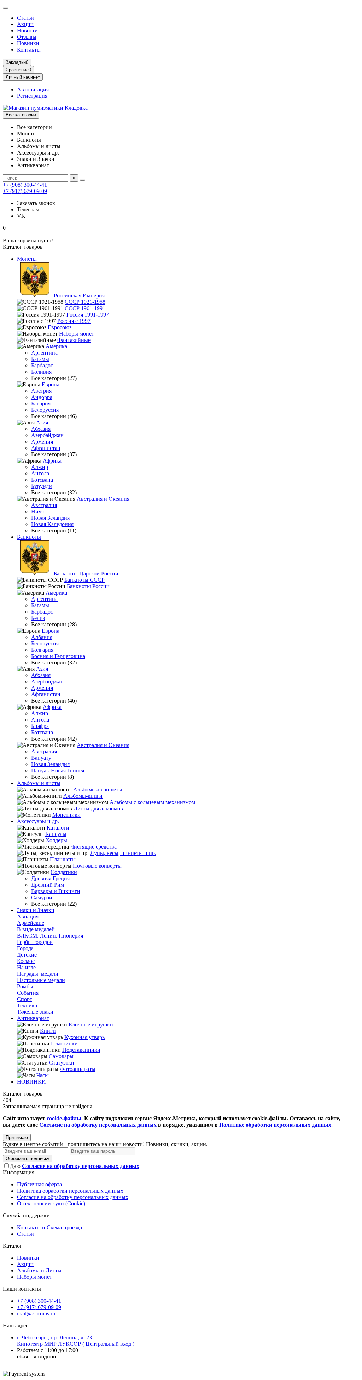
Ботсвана (42, 480)
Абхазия (41, 429)
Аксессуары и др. (38, 821)
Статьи (25, 18)
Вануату (41, 758)
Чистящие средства (93, 847)
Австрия (41, 391)
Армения (42, 442)
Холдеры (56, 840)
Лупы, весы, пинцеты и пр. (123, 853)
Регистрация (32, 96)
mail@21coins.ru (36, 1313)
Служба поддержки (26, 1215)
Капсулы (55, 834)
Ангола (40, 473)
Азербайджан (47, 435)
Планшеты (63, 859)
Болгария (42, 650)
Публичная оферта (39, 1184)
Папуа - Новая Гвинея (57, 770)
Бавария (41, 403)
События (28, 993)
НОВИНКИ (31, 1082)
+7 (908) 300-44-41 (25, 185)
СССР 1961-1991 (85, 308)
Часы (42, 1075)
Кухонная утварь (84, 1037)
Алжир (39, 467)
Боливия (41, 372)
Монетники (66, 815)
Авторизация (33, 89)
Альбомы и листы (38, 783)
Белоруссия (45, 410)
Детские (27, 955)
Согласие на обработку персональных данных (72, 1197)
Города (25, 948)
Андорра (41, 397)
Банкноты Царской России (86, 574)
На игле (26, 967)
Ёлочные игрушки (91, 1025)
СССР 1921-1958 (85, 302)
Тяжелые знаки (35, 1012)
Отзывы (26, 37)
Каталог (12, 1246)
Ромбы (25, 986)
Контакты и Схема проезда (49, 1227)
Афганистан (45, 448)
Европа (50, 384)
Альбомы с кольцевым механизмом (152, 802)
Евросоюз (59, 327)
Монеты (27, 259)
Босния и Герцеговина (58, 656)
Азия (42, 423)
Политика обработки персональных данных (70, 1191)
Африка (52, 461)
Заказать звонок (36, 203)
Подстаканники (81, 1050)
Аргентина (44, 353)
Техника (27, 1005)
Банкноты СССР (84, 580)
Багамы (40, 359)
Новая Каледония (52, 524)
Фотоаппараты (77, 1069)
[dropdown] (5, 8)
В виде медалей (36, 929)
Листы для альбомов (98, 809)
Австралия (44, 505)
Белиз (38, 618)
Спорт (24, 999)
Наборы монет (76, 334)
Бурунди (41, 486)
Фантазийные (73, 340)
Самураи (41, 897)
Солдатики (64, 872)
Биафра (40, 726)
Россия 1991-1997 (87, 315)
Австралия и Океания (103, 499)
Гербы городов (35, 942)
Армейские (30, 923)
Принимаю (17, 1137)
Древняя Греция (50, 878)
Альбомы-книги (83, 796)
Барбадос (42, 365)
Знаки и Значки (35, 910)
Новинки (28, 43)
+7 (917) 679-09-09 (25, 191)
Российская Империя (79, 296)
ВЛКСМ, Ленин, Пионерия (50, 936)
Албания (41, 637)
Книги (48, 1031)
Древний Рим (47, 885)
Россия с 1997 (73, 321)
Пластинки (64, 1044)
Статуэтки (61, 1063)
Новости (27, 31)
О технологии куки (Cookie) (51, 1203)
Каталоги (58, 828)
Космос (26, 961)
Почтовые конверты (97, 866)
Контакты (29, 50)
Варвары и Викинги (55, 891)
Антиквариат (33, 1018)
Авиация (28, 917)
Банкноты (29, 537)
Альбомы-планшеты (97, 790)
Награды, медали (37, 974)
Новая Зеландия (50, 518)
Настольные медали (41, 980)
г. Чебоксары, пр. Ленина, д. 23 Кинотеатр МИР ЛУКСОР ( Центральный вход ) (75, 1340)
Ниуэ (37, 511)
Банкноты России (88, 586)
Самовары (61, 1056)
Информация (18, 1172)
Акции (25, 24)
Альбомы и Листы (39, 1270)
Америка (56, 346)
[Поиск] (82, 180)
